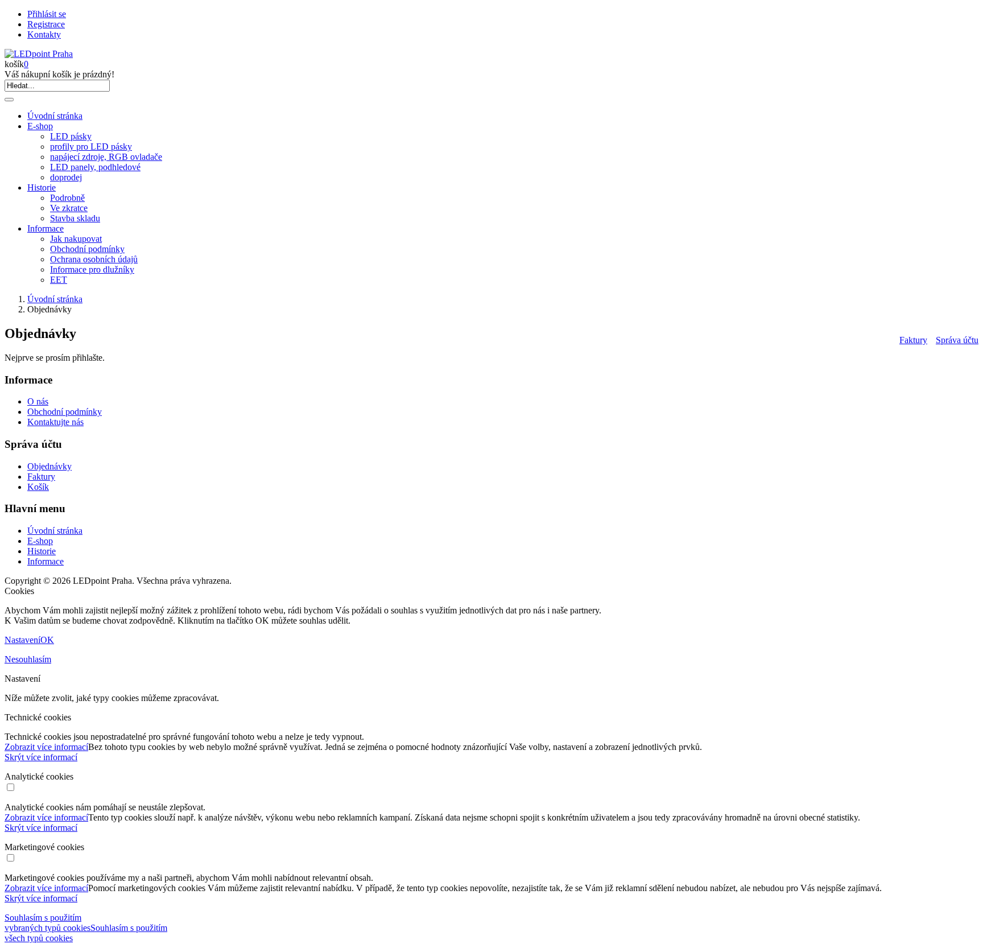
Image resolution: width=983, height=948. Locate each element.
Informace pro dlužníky (92, 269)
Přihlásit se (46, 14)
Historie (41, 187)
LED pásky (71, 136)
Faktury (913, 340)
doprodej (66, 177)
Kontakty (44, 34)
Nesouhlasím (28, 659)
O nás (37, 401)
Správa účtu (957, 340)
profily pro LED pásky (91, 146)
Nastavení (22, 640)
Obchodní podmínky (87, 249)
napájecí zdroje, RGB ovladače (106, 157)
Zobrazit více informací (46, 747)
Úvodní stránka (54, 116)
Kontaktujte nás (55, 422)
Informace (45, 228)
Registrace (46, 24)
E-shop (40, 126)
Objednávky (49, 466)
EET (58, 280)
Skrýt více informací (41, 757)
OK (47, 640)
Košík (38, 487)
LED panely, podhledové (95, 167)
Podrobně (67, 198)
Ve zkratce (69, 208)
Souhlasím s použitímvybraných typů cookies (47, 923)
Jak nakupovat (76, 239)
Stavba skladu (75, 218)
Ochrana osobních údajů (94, 259)
